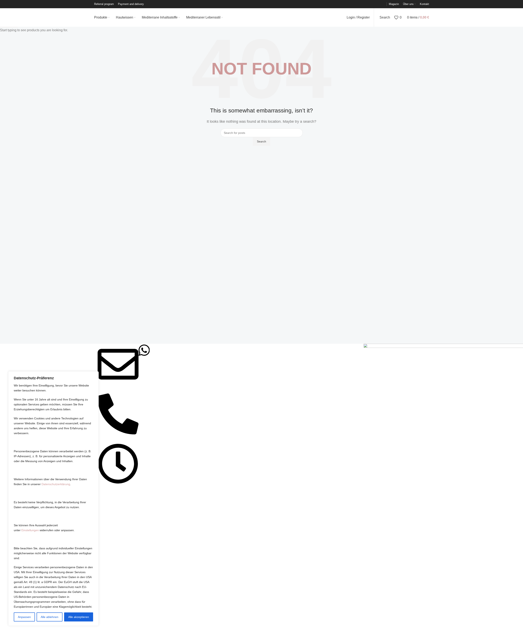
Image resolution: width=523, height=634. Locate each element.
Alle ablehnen (49, 617)
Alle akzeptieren (78, 617)
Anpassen (24, 617)
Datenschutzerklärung (56, 484)
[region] (53, 498)
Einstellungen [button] (30, 530)
